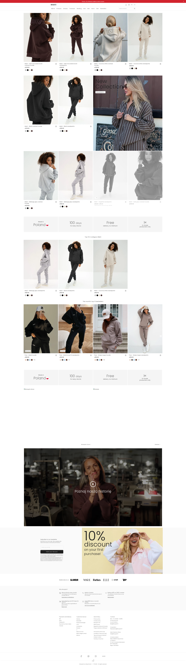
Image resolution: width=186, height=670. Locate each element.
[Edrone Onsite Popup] (93, 335)
